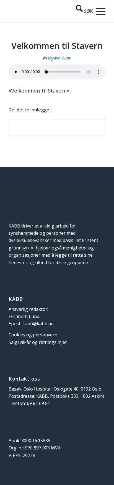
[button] (99, 11)
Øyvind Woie (59, 58)
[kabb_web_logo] (47, 11)
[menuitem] (81, 11)
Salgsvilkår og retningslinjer (38, 342)
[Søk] (81, 11)
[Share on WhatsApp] (57, 127)
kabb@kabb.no (38, 324)
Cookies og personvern (33, 335)
